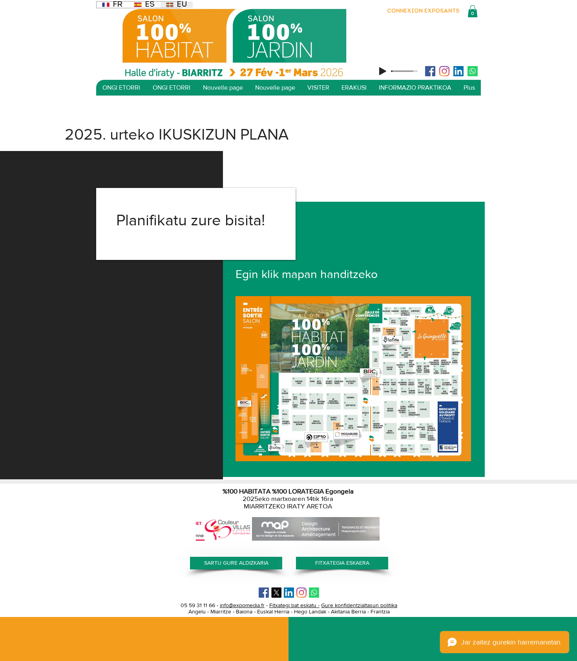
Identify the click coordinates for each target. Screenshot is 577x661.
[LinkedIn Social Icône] (458, 71)
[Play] (382, 71)
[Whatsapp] (472, 71)
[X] (276, 592)
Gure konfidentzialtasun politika (359, 605)
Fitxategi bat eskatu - (294, 605)
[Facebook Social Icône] (430, 71)
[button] (472, 11)
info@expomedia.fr (242, 605)
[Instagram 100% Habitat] (444, 71)
